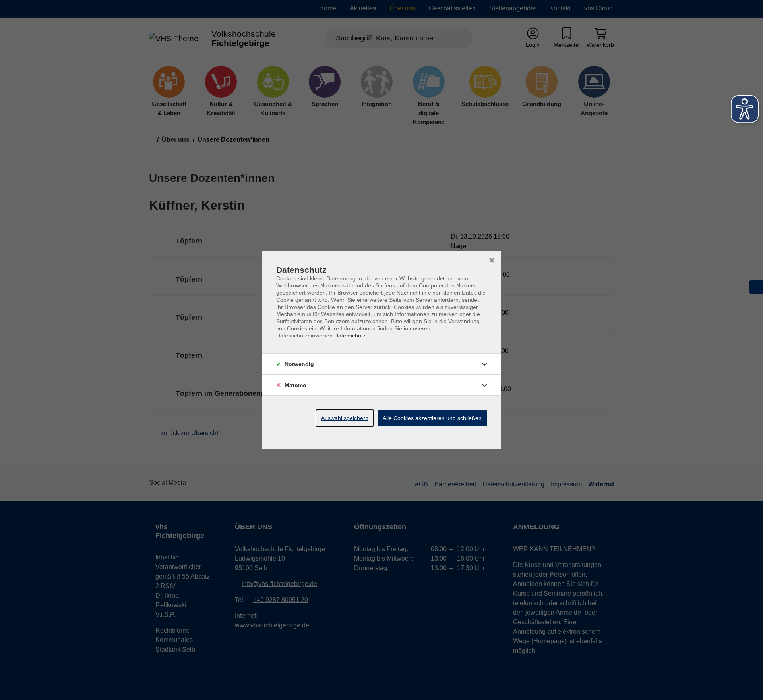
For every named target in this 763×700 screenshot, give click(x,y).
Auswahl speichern (344, 418)
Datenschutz (350, 335)
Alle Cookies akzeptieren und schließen (432, 418)
